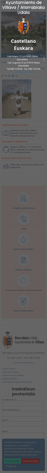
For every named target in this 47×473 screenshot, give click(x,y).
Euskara (23, 48)
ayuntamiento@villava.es (23, 72)
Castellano (23, 41)
